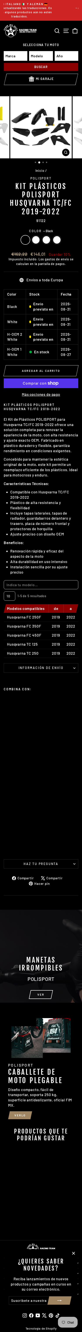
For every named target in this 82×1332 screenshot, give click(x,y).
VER (40, 994)
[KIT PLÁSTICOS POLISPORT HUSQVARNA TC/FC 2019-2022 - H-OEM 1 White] (21, 846)
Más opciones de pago (41, 394)
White (35, 239)
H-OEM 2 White (46, 239)
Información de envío (41, 668)
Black (25, 239)
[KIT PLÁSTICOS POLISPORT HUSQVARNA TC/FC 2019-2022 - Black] (6, 846)
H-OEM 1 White (56, 239)
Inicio (39, 170)
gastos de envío (57, 259)
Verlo (20, 1115)
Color (41, 231)
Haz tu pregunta (41, 864)
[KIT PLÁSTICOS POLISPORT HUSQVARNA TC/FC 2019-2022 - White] (11, 846)
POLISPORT (40, 178)
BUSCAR (41, 67)
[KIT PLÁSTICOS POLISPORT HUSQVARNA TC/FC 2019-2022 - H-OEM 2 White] (16, 846)
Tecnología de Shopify (41, 1328)
